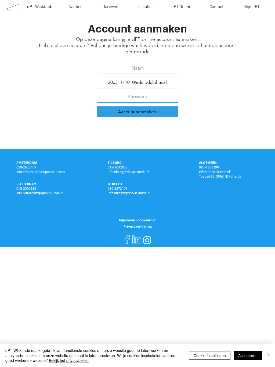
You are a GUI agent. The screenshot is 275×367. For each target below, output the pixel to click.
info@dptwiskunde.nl (214, 172)
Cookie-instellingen (210, 355)
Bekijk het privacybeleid (69, 360)
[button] (75, 7)
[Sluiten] (268, 355)
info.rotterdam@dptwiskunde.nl (39, 193)
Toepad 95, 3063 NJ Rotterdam (221, 176)
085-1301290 (209, 167)
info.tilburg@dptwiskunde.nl (128, 172)
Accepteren (248, 355)
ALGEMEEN (208, 162)
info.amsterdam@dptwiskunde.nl (41, 172)
